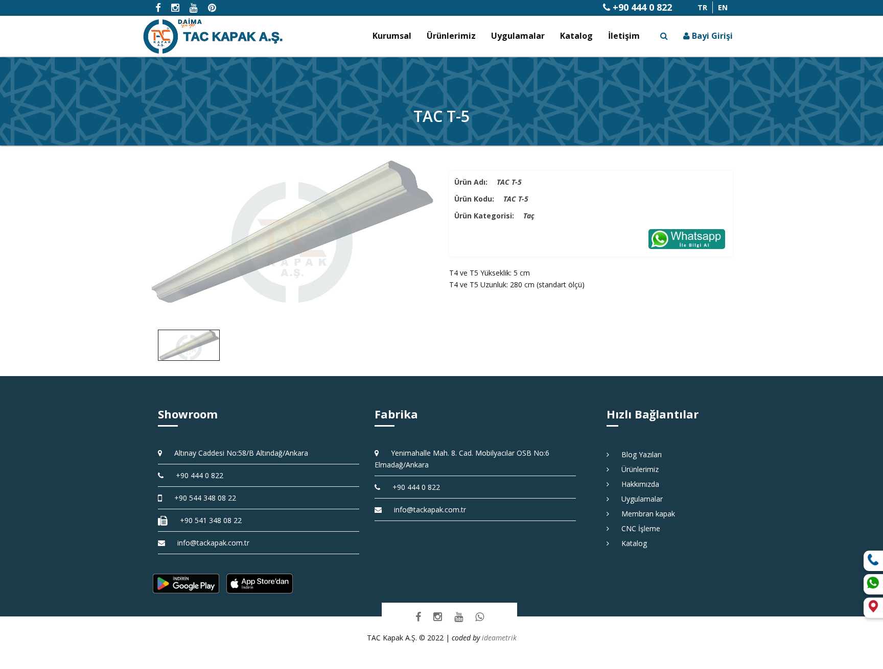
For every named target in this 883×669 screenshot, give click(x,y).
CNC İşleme (637, 528)
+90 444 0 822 (641, 7)
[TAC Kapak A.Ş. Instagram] (437, 616)
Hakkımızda (636, 484)
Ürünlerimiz (451, 35)
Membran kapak (644, 513)
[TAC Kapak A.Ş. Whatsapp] (479, 616)
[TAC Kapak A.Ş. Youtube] (458, 616)
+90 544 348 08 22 (201, 498)
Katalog (576, 35)
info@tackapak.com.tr (213, 543)
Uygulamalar (518, 35)
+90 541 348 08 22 (207, 520)
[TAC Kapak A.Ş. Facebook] (418, 616)
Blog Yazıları (638, 454)
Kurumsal (392, 35)
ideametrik (499, 637)
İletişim (624, 35)
